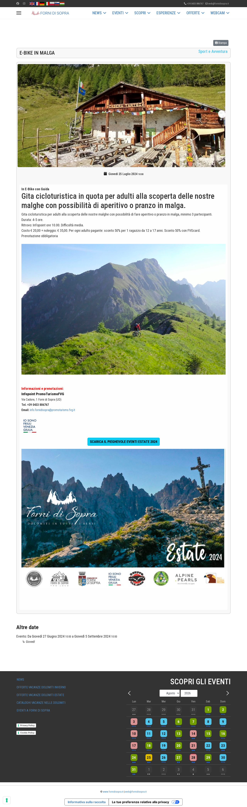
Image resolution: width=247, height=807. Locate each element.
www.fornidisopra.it (113, 791)
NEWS (97, 13)
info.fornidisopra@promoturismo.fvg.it (52, 410)
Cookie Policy (27, 732)
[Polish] (52, 3)
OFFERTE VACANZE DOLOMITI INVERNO (41, 687)
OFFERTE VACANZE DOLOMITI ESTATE (40, 695)
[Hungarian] (62, 3)
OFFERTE (193, 13)
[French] (37, 3)
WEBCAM (218, 13)
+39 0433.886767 (195, 3)
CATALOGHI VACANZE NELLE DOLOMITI (41, 703)
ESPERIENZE (166, 13)
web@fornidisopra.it (218, 3)
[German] (42, 3)
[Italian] (47, 3)
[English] (32, 3)
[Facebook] (17, 3)
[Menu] (18, 13)
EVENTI (118, 13)
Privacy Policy (27, 725)
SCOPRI (140, 13)
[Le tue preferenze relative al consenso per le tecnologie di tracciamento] (6, 800)
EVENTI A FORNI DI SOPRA (33, 710)
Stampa (222, 42)
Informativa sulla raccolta (87, 802)
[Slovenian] (57, 3)
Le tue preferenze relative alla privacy (140, 802)
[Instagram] (24, 3)
